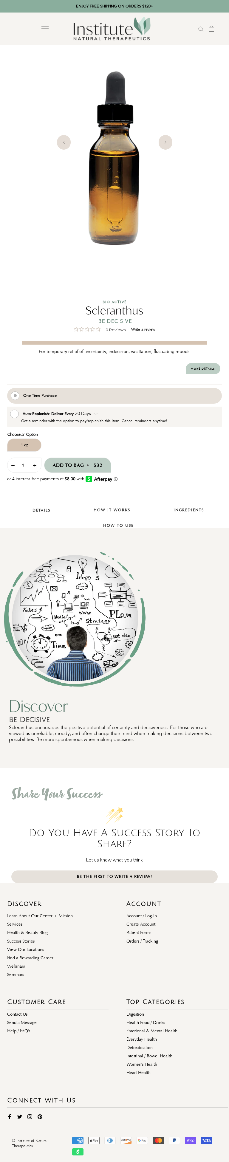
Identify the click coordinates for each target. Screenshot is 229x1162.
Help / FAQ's (18, 1031)
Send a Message (22, 1022)
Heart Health (138, 1072)
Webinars (16, 966)
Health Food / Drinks (145, 1022)
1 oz (24, 444)
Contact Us (17, 1014)
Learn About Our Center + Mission (40, 915)
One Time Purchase (40, 395)
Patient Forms (138, 932)
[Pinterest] (40, 1116)
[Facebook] (9, 1116)
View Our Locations (25, 949)
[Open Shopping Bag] (211, 29)
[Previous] (64, 142)
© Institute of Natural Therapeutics (29, 1143)
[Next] (165, 142)
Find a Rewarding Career (30, 957)
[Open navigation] (45, 29)
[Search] (201, 28)
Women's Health (141, 1064)
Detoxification (139, 1047)
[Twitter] (19, 1116)
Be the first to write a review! (114, 876)
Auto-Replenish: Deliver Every (49, 413)
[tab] (37, 506)
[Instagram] (29, 1116)
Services (14, 924)
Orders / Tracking (142, 941)
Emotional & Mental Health (151, 1031)
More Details (203, 369)
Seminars (15, 974)
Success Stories (21, 941)
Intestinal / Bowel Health (149, 1056)
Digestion (135, 1014)
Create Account (140, 924)
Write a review (143, 329)
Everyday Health (141, 1039)
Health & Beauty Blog (27, 932)
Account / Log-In (141, 915)
